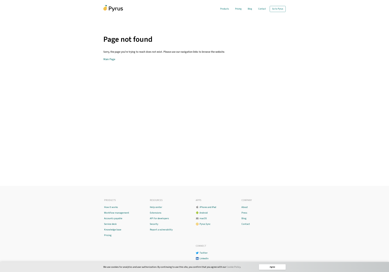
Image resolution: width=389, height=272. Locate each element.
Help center (156, 207)
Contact (262, 8)
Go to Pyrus (277, 8)
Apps (198, 200)
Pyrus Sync (205, 224)
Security (154, 224)
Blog (250, 8)
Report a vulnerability (161, 229)
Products (224, 8)
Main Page (109, 59)
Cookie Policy (233, 267)
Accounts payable (113, 218)
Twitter (204, 253)
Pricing (238, 8)
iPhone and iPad (208, 207)
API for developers (159, 218)
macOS (203, 218)
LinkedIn (204, 258)
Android (204, 212)
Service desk (110, 224)
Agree (272, 267)
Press (244, 212)
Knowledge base (112, 229)
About (244, 207)
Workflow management (116, 212)
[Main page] (113, 8)
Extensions (155, 212)
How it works (111, 207)
